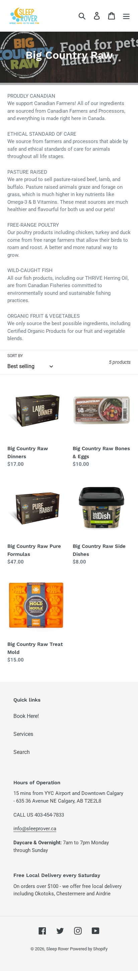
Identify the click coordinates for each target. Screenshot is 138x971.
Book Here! (26, 716)
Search (21, 752)
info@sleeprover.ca (34, 829)
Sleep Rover (57, 948)
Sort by (15, 355)
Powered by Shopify (89, 948)
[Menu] (126, 15)
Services (23, 734)
